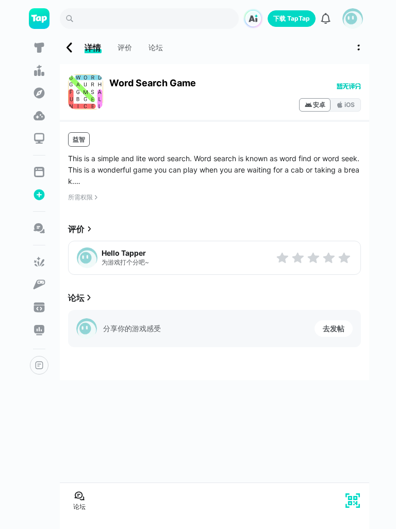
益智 (79, 139)
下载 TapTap (291, 18)
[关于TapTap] (39, 365)
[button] (352, 18)
